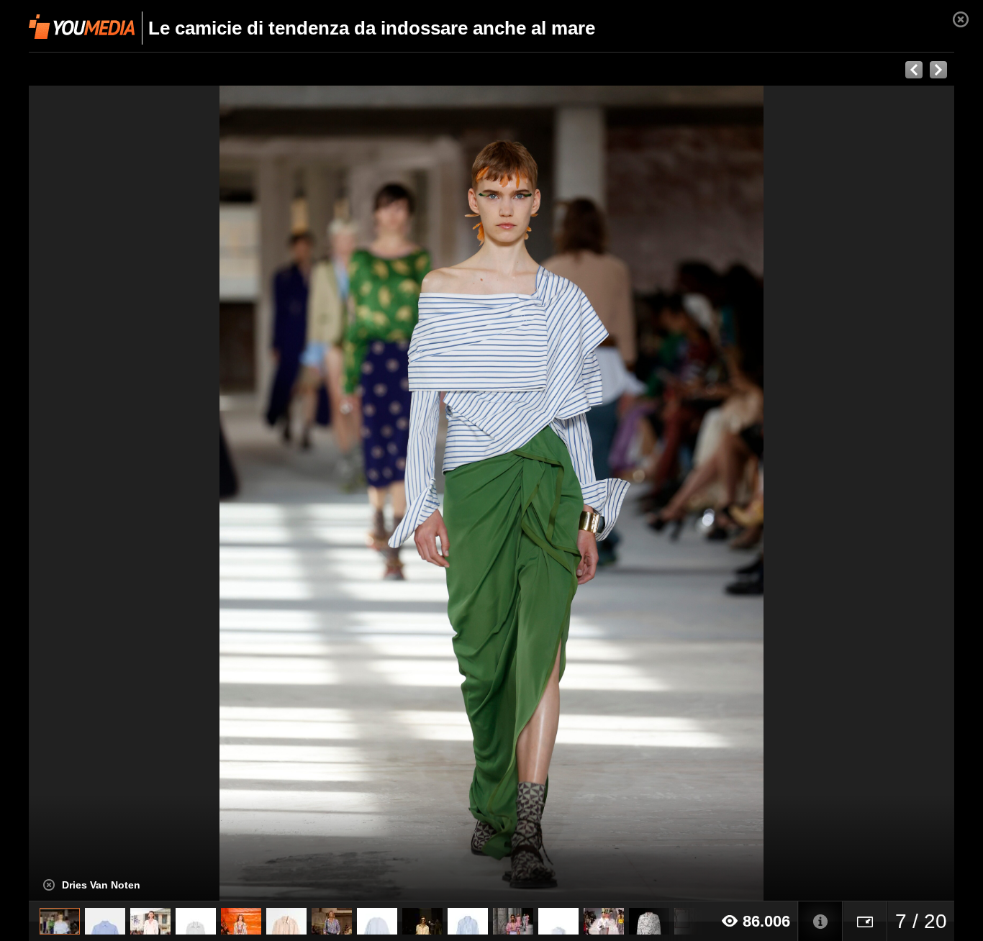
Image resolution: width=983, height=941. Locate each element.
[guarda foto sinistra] (121, 493)
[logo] (82, 26)
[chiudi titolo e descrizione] (49, 885)
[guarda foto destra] (584, 493)
